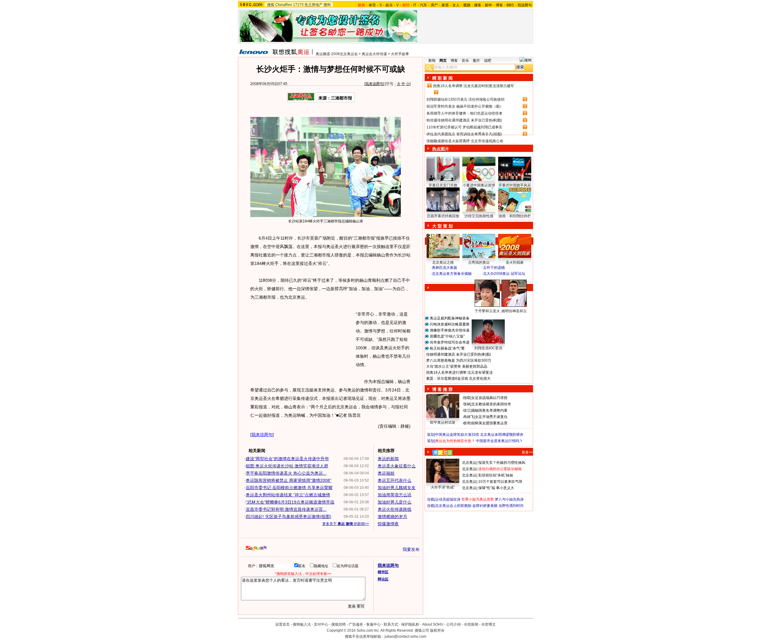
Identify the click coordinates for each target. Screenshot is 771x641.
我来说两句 (374, 84)
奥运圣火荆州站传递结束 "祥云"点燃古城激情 (288, 494)
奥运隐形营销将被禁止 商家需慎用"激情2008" (288, 480)
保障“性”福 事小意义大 (496, 488)
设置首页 (282, 624)
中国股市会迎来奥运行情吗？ (499, 441)
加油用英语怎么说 (394, 494)
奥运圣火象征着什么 (397, 465)
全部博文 (488, 624)
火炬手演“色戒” (443, 487)
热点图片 (440, 148)
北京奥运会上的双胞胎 (453, 506)
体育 (372, 5)
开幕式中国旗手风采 (514, 185)
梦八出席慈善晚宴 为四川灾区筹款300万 (458, 360)
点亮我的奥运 (479, 262)
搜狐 (270, 5)
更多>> (527, 452)
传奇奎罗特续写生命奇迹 (450, 342)
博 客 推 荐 (442, 389)
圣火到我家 (515, 262)
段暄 (466, 398)
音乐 (465, 60)
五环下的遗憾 (494, 268)
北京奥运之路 (443, 262)
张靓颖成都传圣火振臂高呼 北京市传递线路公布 (464, 141)
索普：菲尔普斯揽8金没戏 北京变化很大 (458, 378)
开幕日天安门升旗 (443, 185)
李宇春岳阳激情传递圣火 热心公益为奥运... (286, 473)
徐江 (466, 410)
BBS (510, 5)
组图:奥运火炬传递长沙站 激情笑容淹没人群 (287, 465)
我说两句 (524, 5)
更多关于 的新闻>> (345, 524)
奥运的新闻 (388, 458)
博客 (499, 5)
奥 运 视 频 (442, 279)
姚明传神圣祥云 (514, 311)
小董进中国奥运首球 (479, 185)
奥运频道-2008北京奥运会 (337, 54)
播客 (477, 5)
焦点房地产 (313, 5)
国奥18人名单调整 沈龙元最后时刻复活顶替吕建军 (473, 86)
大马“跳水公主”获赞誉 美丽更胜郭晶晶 (456, 366)
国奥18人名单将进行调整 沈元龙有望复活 (459, 372)
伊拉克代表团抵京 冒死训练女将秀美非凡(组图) (464, 134)
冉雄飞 (468, 417)
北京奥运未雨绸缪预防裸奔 (501, 434)
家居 (445, 5)
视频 (466, 5)
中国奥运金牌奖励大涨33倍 (457, 434)
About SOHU (432, 624)
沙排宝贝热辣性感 (478, 216)
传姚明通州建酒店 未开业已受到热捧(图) (458, 354)
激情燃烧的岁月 (392, 516)
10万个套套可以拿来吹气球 (500, 481)
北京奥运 (469, 462)
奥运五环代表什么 (394, 480)
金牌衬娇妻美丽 (485, 506)
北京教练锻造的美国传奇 (491, 404)
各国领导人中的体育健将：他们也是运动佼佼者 (464, 113)
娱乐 (389, 5)
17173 (298, 5)
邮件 (488, 5)
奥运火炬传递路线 (394, 509)
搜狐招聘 (338, 624)
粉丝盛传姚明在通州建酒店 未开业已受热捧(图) (464, 120)
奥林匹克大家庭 (444, 268)
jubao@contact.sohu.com (405, 636)
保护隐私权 (410, 624)
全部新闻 (471, 624)
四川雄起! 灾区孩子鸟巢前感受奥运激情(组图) (288, 516)
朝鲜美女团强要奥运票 (489, 423)
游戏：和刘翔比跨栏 (514, 216)
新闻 (431, 60)
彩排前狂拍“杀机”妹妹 (495, 475)
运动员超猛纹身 (447, 499)
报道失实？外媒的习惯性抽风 (501, 462)
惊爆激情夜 (388, 523)
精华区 (383, 572)
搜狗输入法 (302, 624)
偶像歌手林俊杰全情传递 (450, 330)
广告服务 (356, 624)
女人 (456, 5)
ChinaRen (283, 5)
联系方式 (391, 624)
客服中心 (373, 624)
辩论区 (383, 579)
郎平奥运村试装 (442, 422)
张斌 (466, 404)
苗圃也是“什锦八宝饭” (447, 336)
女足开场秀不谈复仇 (491, 417)
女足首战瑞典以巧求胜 (489, 398)
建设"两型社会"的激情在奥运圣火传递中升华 (287, 458)
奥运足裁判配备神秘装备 (450, 318)
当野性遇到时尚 (511, 506)
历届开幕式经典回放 (443, 216)
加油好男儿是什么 (394, 502)
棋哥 (466, 423)
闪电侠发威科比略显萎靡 (450, 324)
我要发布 (411, 549)
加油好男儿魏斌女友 (397, 487)
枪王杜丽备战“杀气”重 (447, 348)
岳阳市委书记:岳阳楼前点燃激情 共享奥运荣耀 (289, 487)
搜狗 (327, 5)
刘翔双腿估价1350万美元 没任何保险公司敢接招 (465, 99)
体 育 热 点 (482, 316)
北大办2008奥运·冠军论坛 (504, 274)
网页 (443, 60)
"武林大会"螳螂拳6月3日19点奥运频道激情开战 (290, 502)
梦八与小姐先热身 (509, 499)
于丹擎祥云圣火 (487, 311)
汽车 (423, 5)
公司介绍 (453, 624)
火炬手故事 (400, 54)
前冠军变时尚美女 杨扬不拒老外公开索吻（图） (464, 106)
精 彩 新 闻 (442, 78)
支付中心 (321, 624)
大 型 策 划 (442, 226)
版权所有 (437, 630)
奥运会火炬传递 (374, 54)
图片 (476, 60)
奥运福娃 (386, 473)
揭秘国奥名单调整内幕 (489, 410)
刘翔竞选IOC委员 (488, 348)
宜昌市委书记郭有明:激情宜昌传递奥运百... (286, 509)
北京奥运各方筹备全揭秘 (452, 274)
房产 (434, 5)
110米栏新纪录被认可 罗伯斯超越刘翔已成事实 (464, 127)
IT (414, 5)
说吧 (487, 60)
